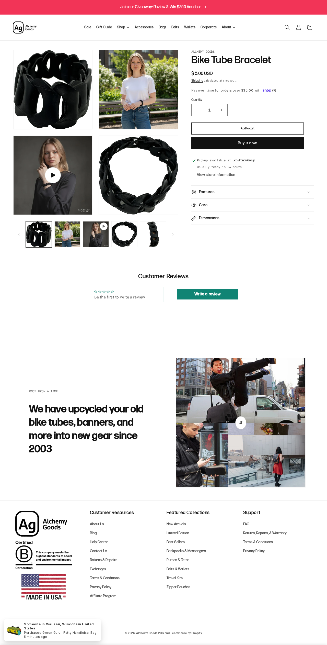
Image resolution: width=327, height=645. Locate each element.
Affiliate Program (103, 596)
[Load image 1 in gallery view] (39, 234)
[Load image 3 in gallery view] (124, 234)
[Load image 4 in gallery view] (153, 234)
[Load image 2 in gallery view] (67, 234)
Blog (93, 533)
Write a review (207, 294)
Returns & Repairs (103, 560)
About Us (97, 524)
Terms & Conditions (105, 578)
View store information (216, 175)
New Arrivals (176, 524)
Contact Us (98, 551)
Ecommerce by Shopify (186, 633)
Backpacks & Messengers (186, 551)
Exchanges (98, 569)
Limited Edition (178, 533)
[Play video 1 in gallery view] (96, 234)
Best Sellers (176, 542)
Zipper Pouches (178, 587)
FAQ (246, 524)
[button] (287, 27)
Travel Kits (175, 578)
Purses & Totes (178, 560)
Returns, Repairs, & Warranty (265, 533)
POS (161, 633)
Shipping (197, 81)
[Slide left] (19, 234)
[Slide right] (173, 234)
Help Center (99, 542)
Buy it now (247, 143)
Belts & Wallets (178, 569)
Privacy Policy (100, 587)
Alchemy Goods (146, 633)
